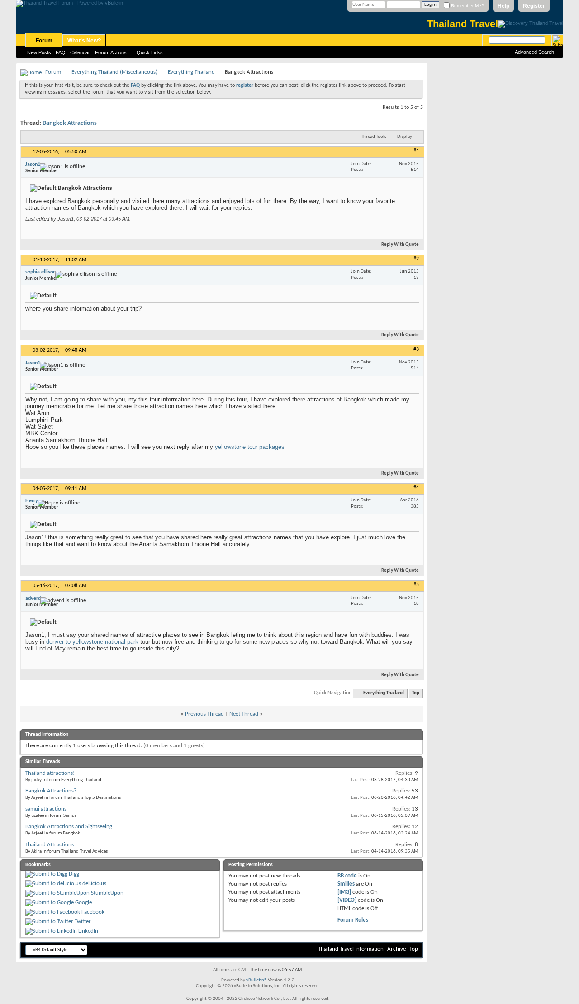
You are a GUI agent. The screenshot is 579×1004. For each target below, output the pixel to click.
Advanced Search (534, 52)
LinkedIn (88, 931)
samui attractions (45, 809)
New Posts (39, 52)
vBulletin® (256, 980)
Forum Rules (352, 920)
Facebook (92, 912)
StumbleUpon (107, 893)
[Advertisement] (495, 198)
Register (534, 6)
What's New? (84, 41)
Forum (44, 41)
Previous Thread (204, 714)
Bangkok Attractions (70, 123)
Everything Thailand (191, 72)
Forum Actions (111, 52)
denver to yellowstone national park (92, 641)
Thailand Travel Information (351, 949)
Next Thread (243, 714)
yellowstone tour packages (250, 446)
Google (83, 902)
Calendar (80, 52)
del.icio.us (94, 883)
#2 (416, 259)
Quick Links (150, 52)
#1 (416, 151)
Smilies (346, 884)
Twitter (83, 921)
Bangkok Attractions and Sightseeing (68, 827)
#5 (416, 585)
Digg (74, 874)
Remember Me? (467, 5)
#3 (416, 349)
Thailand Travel (462, 23)
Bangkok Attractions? (50, 791)
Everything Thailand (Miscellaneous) (114, 72)
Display (404, 136)
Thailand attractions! (50, 773)
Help (503, 6)
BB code (347, 876)
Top (415, 693)
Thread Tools (373, 136)
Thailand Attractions (49, 845)
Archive (396, 949)
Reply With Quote (400, 244)
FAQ (61, 52)
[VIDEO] (346, 900)
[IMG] (344, 892)
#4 (416, 487)
